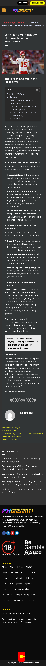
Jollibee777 (7, 595)
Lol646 (5, 578)
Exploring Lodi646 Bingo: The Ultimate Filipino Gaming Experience (20, 468)
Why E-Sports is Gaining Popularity (22, 102)
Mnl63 (22, 573)
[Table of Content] (38, 90)
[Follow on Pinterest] (12, 533)
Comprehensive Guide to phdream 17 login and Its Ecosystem (22, 460)
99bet (5, 589)
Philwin (13, 567)
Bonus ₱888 (37, 3)
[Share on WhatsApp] (12, 400)
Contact (17, 554)
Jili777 (30, 578)
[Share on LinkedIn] (34, 400)
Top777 (5, 600)
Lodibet (13, 578)
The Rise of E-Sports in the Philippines (19, 95)
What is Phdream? (35, 434)
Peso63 (5, 573)
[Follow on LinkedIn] (17, 533)
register (23, 3)
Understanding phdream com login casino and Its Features (22, 490)
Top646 (14, 600)
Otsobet (14, 573)
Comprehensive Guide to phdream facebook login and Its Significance (23, 475)
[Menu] (4, 10)
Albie (16, 595)
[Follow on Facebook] (4, 533)
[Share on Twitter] (21, 400)
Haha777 (21, 584)
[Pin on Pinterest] (29, 400)
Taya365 (33, 595)
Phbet (21, 567)
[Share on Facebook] (17, 400)
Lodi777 (22, 578)
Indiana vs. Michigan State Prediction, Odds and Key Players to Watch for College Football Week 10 (12, 433)
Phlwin (5, 567)
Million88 (31, 573)
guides (21, 22)
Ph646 (29, 567)
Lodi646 (12, 589)
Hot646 (12, 584)
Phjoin (22, 600)
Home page (9, 22)
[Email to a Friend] (25, 400)
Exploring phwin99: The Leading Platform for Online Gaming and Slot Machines (21, 483)
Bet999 (30, 584)
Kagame (22, 589)
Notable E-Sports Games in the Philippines (24, 108)
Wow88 (24, 595)
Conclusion (17, 119)
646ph (30, 589)
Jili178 (4, 584)
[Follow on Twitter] (8, 533)
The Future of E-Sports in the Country (24, 114)
